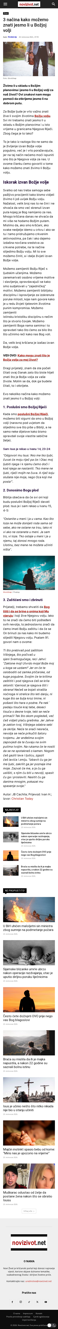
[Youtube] (46, 1302)
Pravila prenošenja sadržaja (18, 1316)
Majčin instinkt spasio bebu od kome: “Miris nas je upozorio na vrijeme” (29, 1151)
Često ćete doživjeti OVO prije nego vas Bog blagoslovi (28, 1018)
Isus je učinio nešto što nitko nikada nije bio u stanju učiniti (28, 1108)
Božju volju (42, 116)
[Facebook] (12, 1302)
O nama (16, 1313)
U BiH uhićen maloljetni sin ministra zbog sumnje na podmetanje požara (34, 821)
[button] (5, 4)
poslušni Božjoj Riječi (33, 414)
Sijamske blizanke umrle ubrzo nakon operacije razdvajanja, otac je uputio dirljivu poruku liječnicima (28, 973)
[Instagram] (21, 1302)
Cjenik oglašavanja (41, 1316)
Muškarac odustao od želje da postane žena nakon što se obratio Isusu (27, 1196)
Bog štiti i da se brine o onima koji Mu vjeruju (26, 611)
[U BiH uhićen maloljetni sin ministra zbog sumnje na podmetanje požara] (11, 821)
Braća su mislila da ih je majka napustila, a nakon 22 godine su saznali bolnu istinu (37, 869)
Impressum (28, 1313)
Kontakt (39, 1313)
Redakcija (12, 37)
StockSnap (7, 592)
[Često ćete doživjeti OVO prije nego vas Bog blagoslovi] (11, 855)
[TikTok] (29, 1302)
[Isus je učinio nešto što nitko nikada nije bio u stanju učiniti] (29, 1089)
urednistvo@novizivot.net (38, 1281)
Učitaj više (28, 1211)
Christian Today (22, 798)
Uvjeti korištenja (29, 1320)
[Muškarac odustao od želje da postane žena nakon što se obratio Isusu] (29, 1176)
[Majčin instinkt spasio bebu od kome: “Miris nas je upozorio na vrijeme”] (29, 1133)
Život (6, 13)
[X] (37, 1302)
